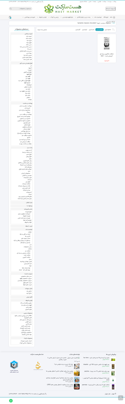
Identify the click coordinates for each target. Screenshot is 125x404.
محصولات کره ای (26, 173)
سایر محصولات (28, 247)
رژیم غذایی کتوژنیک (25, 328)
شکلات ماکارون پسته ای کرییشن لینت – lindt (106, 55)
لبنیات (30, 194)
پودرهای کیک (28, 167)
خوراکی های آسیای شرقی (25, 169)
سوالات (104, 2)
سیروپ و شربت (28, 274)
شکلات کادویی (26, 257)
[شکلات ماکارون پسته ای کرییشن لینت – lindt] (106, 43)
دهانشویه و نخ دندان (24, 110)
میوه (30, 266)
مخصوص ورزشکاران (26, 332)
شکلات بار (27, 251)
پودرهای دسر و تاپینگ (26, 165)
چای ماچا (27, 95)
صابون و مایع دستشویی (24, 121)
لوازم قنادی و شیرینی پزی (25, 196)
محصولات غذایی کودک (26, 343)
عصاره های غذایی (27, 57)
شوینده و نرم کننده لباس (24, 218)
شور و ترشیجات (28, 178)
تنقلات (30, 232)
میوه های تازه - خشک (24, 270)
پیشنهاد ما (29, 206)
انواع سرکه (29, 43)
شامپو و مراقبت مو (27, 135)
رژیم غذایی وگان (26, 330)
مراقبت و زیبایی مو (25, 142)
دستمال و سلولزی (27, 127)
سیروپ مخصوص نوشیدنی (25, 281)
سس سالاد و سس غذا (26, 47)
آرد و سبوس (29, 150)
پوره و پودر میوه (26, 268)
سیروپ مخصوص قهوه (26, 278)
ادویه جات (29, 36)
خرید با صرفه (28, 226)
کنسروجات (29, 192)
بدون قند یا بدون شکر (26, 320)
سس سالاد (29, 45)
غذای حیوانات (28, 289)
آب (31, 66)
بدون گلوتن (28, 322)
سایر (29, 171)
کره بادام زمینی (28, 264)
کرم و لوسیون (26, 123)
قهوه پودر (27, 76)
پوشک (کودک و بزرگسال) (23, 133)
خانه (111, 17)
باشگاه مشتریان (83, 2)
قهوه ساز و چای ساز (26, 305)
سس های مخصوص (26, 276)
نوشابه (30, 100)
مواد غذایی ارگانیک (27, 334)
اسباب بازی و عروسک (26, 341)
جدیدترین (91, 30)
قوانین (99, 2)
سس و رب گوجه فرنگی (26, 51)
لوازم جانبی (29, 307)
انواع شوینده (28, 212)
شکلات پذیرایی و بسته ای (23, 253)
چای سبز (28, 89)
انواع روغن (29, 157)
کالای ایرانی (29, 297)
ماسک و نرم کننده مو (24, 140)
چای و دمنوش (28, 87)
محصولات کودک (28, 338)
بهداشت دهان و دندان (26, 106)
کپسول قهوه (27, 83)
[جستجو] (11, 9)
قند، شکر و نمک (27, 59)
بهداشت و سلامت (27, 103)
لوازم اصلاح (27, 125)
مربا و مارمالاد (26, 190)
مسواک (28, 112)
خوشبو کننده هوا (27, 220)
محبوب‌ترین (108, 30)
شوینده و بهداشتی (29, 17)
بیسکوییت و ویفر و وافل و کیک (22, 240)
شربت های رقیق (27, 283)
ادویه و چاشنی (28, 34)
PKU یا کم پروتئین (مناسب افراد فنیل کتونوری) (23, 317)
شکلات (30, 249)
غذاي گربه (29, 293)
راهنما (94, 2)
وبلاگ (114, 2)
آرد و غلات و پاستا (27, 152)
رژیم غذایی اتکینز (25, 326)
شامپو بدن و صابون (25, 119)
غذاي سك (29, 291)
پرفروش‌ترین (99, 30)
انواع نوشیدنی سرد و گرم (26, 63)
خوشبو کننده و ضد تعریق (23, 116)
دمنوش (28, 97)
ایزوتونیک (29, 85)
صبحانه (30, 180)
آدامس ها (27, 236)
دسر (31, 245)
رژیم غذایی (29, 324)
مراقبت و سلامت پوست (25, 144)
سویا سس (29, 53)
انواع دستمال (27, 129)
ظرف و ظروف (28, 222)
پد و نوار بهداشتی (25, 131)
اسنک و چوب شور (25, 238)
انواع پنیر (28, 182)
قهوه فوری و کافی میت (24, 81)
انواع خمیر (29, 154)
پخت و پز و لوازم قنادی (83, 17)
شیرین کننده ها (28, 55)
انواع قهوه (29, 74)
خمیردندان (27, 108)
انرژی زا (30, 70)
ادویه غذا (29, 41)
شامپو (28, 137)
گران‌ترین (77, 30)
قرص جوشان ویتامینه (26, 262)
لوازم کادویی (28, 309)
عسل (30, 259)
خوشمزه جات (98, 17)
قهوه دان (28, 78)
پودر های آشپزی (27, 161)
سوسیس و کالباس (27, 175)
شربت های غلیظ (27, 285)
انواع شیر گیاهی (28, 72)
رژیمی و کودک (54, 17)
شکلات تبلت (27, 255)
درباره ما (110, 2)
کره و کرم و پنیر (26, 188)
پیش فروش (29, 202)
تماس (90, 2)
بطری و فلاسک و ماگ (26, 303)
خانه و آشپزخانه (28, 209)
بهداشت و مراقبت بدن (26, 114)
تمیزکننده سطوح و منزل (24, 214)
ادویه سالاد (29, 38)
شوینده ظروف (26, 216)
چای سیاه (27, 93)
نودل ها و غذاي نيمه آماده (25, 199)
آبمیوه (30, 68)
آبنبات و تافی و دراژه (25, 234)
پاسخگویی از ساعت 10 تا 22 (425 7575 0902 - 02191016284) (25, 2)
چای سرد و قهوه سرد (25, 91)
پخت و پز (29, 148)
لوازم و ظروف (42, 17)
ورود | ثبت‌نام (110, 9)
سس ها (29, 49)
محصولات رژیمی (28, 313)
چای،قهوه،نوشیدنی (67, 17)
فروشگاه (106, 17)
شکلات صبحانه (26, 184)
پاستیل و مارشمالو (25, 243)
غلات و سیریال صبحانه (24, 186)
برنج (30, 159)
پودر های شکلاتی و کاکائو (25, 163)
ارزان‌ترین (84, 30)
